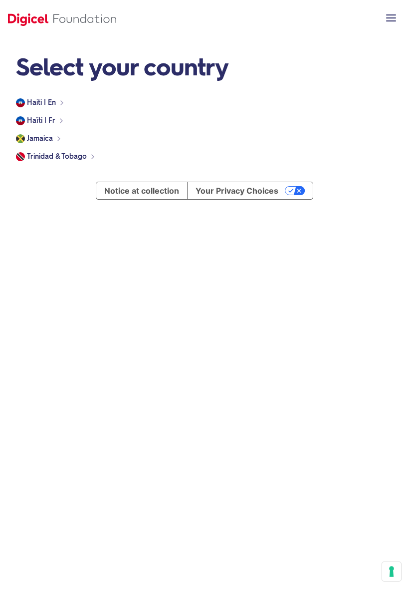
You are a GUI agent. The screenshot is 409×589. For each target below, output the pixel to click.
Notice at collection (141, 191)
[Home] (62, 17)
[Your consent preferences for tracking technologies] (391, 571)
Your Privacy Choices (237, 191)
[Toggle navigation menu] (391, 17)
